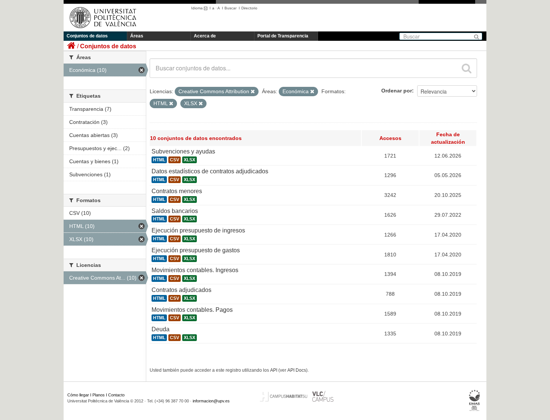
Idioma (197, 8)
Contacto (116, 395)
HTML (159, 159)
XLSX (189, 159)
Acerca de (205, 36)
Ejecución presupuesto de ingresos (198, 230)
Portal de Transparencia (282, 36)
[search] (466, 68)
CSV (174, 159)
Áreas (136, 36)
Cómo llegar (78, 395)
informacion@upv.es (211, 401)
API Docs (296, 370)
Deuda (160, 329)
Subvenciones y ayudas (183, 151)
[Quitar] (253, 91)
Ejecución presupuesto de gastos (196, 250)
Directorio (249, 8)
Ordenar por (396, 91)
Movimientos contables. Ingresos (195, 270)
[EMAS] (474, 401)
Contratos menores (177, 191)
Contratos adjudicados (181, 290)
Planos (98, 395)
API (273, 370)
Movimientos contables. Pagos (192, 310)
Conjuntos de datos (87, 36)
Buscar (230, 8)
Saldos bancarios (175, 211)
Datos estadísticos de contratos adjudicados (210, 171)
